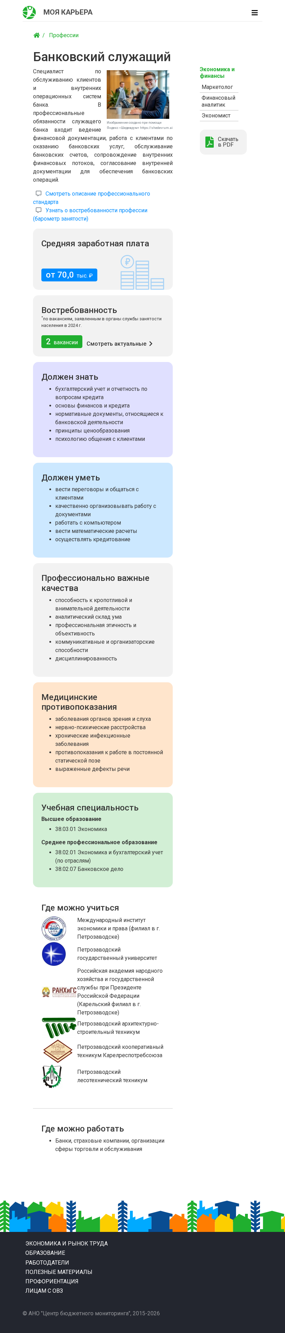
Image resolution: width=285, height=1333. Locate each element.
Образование (45, 1253)
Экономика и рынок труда (66, 1243)
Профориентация (52, 1281)
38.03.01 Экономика (81, 829)
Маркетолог (217, 87)
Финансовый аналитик (218, 101)
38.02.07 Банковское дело (89, 869)
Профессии (64, 35)
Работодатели (47, 1262)
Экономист (216, 115)
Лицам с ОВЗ (44, 1290)
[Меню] (254, 13)
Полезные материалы (58, 1272)
